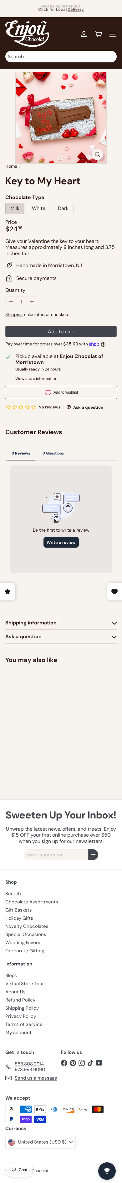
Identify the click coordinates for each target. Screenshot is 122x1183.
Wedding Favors (22, 942)
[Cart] (98, 34)
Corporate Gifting (24, 951)
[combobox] (61, 56)
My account (18, 1032)
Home (11, 166)
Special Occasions (25, 934)
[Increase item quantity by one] (31, 301)
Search (13, 894)
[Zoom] (97, 154)
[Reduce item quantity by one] (10, 301)
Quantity (15, 290)
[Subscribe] (93, 854)
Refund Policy (20, 1000)
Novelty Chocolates (26, 926)
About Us (15, 992)
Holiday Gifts (19, 918)
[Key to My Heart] (44, 714)
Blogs (11, 975)
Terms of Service (24, 1024)
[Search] (110, 56)
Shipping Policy (22, 1008)
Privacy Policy (20, 1016)
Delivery (76, 7)
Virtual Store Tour (24, 984)
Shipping (14, 314)
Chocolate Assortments (31, 902)
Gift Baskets (18, 910)
